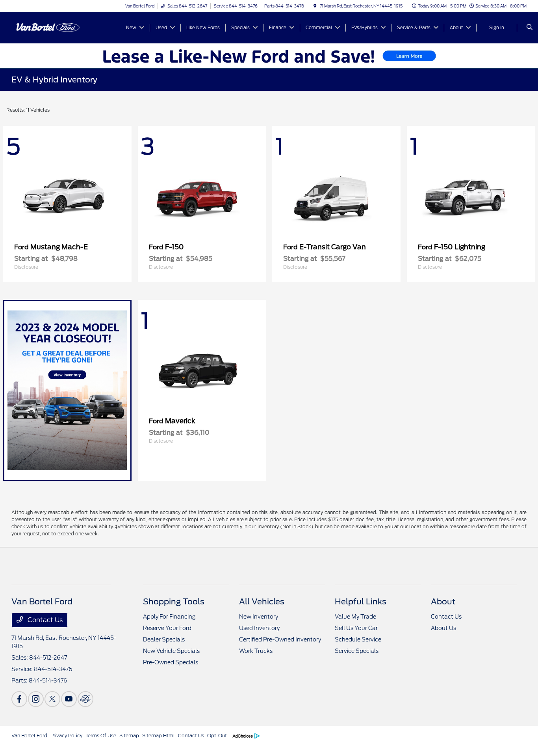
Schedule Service (358, 639)
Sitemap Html (158, 736)
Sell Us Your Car (356, 628)
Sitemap (129, 736)
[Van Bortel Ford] (47, 27)
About (443, 601)
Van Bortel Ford (29, 736)
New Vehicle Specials (171, 651)
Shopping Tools (173, 601)
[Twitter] (52, 699)
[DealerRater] (85, 699)
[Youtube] (69, 699)
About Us (443, 628)
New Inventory (258, 616)
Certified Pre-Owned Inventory (280, 639)
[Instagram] (36, 699)
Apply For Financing (169, 616)
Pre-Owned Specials (170, 662)
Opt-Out (217, 736)
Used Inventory (259, 628)
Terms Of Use (100, 736)
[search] (529, 27)
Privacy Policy (66, 736)
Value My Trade (355, 616)
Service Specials (356, 651)
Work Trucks (256, 651)
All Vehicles (261, 601)
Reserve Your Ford (167, 628)
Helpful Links (360, 601)
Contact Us (44, 620)
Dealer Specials (164, 639)
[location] (315, 6)
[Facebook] (19, 699)
